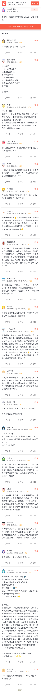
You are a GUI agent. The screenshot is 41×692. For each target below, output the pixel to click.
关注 (34, 9)
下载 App (35, 3)
